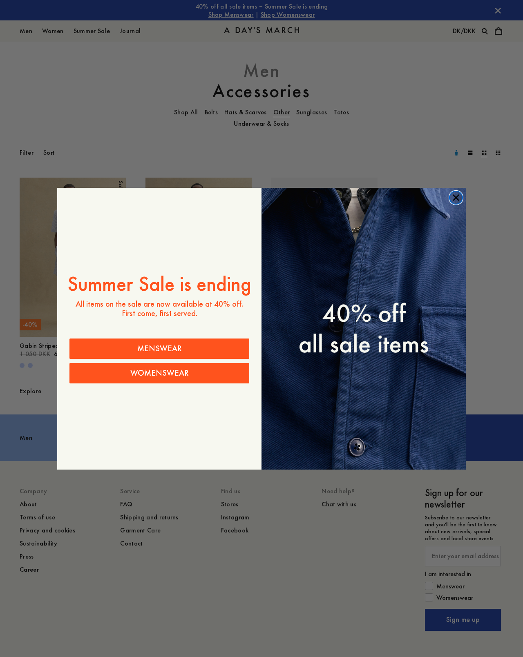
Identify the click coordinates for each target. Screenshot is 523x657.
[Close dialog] (456, 197)
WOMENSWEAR (159, 373)
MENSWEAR (159, 348)
